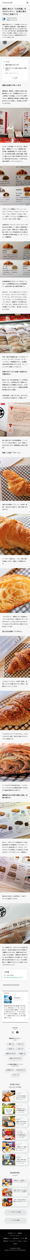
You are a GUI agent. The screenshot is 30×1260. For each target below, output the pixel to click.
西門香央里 (18, 1119)
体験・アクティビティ (15, 1058)
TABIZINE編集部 (19, 1132)
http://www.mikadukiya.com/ (13, 977)
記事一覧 (6, 1241)
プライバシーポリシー (15, 1235)
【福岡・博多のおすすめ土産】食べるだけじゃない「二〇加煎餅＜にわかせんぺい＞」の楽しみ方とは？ (20, 1192)
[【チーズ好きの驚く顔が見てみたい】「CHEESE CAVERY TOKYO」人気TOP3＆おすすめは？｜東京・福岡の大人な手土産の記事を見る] (8, 1096)
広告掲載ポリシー (7, 1238)
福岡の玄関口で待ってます (11, 65)
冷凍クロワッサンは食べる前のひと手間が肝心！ (15, 69)
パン (15, 1074)
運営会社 (20, 1233)
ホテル (19, 1048)
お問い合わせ (16, 1238)
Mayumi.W (18, 1145)
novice (25, 1241)
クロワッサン (20, 1070)
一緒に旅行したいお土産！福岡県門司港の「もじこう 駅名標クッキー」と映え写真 (21, 1110)
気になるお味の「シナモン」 (12, 76)
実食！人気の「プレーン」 (11, 73)
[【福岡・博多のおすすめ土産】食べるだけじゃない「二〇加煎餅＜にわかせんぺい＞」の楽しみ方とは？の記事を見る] (7, 1192)
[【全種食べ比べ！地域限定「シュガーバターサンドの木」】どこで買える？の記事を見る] (8, 1146)
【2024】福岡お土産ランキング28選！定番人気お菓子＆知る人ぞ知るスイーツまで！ (21, 1135)
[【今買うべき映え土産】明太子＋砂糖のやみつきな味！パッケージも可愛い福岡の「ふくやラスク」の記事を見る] (7, 1202)
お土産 (10, 1048)
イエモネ (20, 1241)
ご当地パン (9, 1070)
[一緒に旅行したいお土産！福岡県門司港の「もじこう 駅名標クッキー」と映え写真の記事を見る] (8, 1108)
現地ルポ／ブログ (10, 1053)
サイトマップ (13, 1241)
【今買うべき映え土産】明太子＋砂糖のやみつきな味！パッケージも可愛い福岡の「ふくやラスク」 (20, 1201)
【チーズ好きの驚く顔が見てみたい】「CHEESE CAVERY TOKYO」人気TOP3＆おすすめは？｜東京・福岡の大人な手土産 (21, 1097)
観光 (10, 1044)
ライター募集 (24, 1238)
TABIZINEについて (12, 1233)
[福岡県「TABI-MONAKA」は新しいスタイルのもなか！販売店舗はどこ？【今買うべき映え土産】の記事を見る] (8, 1121)
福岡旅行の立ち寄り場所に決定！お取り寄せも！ (15, 80)
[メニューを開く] (27, 2)
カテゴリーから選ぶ (16, 1212)
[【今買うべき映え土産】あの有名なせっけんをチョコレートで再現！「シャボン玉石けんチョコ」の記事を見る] (8, 1159)
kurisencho (14, 18)
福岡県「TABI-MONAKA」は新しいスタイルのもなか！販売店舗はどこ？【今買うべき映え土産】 (21, 1123)
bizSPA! (15, 1243)
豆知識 (21, 1053)
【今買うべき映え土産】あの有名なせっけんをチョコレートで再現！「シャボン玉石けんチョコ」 (21, 1161)
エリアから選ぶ (16, 1220)
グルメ (19, 1044)
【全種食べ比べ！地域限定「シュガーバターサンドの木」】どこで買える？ (21, 1148)
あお (17, 1106)
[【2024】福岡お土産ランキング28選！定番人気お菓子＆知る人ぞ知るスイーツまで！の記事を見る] (8, 1134)
